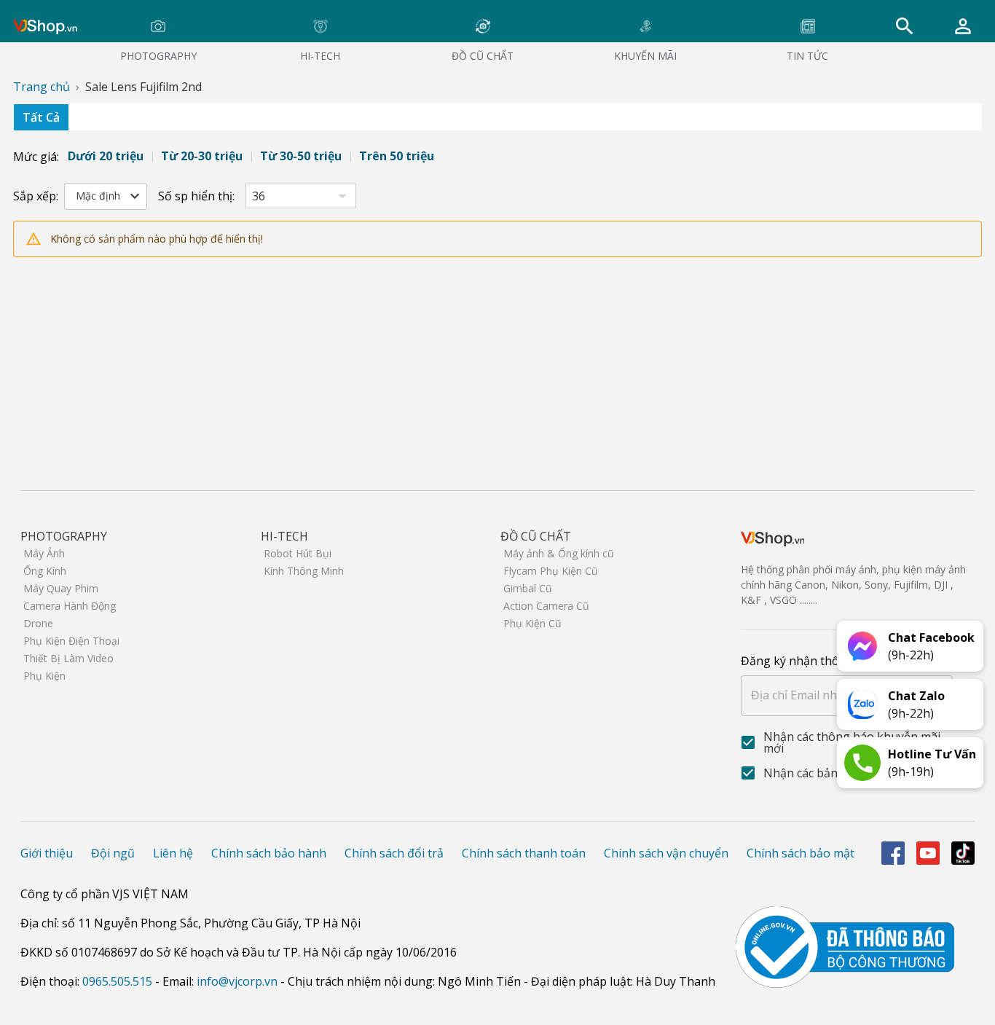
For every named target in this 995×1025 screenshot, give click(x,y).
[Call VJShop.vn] (862, 763)
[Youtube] (928, 853)
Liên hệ (173, 853)
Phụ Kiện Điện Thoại (71, 641)
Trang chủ (41, 87)
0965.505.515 (117, 981)
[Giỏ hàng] (963, 26)
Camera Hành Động (69, 606)
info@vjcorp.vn (237, 981)
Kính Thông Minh (304, 571)
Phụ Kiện (44, 676)
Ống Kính (44, 571)
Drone (38, 623)
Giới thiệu (46, 853)
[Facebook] (893, 853)
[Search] (905, 26)
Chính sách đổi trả (394, 853)
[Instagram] (963, 853)
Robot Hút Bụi (297, 553)
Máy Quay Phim (60, 588)
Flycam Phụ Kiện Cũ (550, 571)
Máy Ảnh (44, 553)
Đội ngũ (113, 853)
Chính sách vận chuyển (666, 853)
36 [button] (258, 196)
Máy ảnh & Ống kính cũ (558, 553)
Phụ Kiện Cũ (532, 623)
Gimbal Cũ (527, 588)
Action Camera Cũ (546, 606)
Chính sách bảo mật (800, 853)
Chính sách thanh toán (524, 853)
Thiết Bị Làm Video (68, 658)
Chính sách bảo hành (268, 853)
